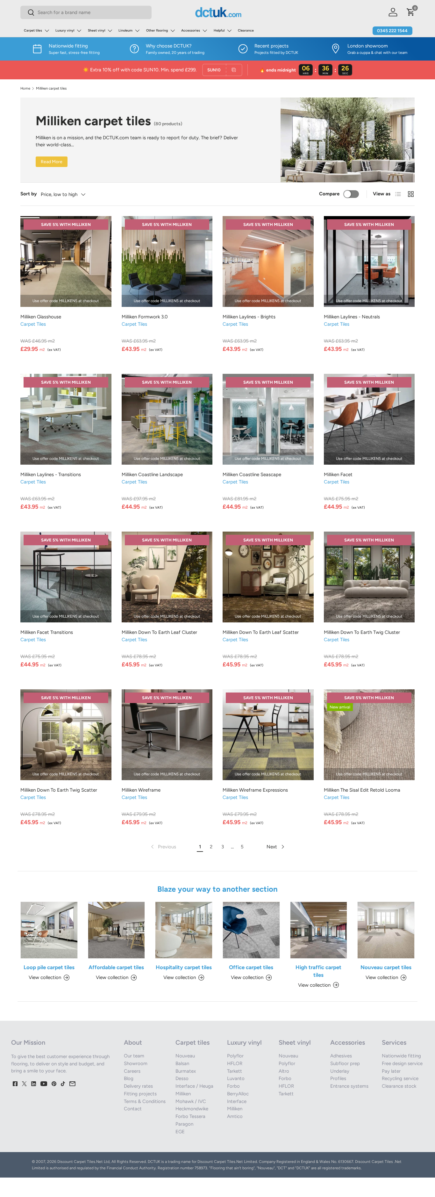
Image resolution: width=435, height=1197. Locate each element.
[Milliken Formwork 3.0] (167, 261)
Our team (134, 1056)
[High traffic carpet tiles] (318, 930)
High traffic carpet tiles (318, 971)
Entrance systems (349, 1086)
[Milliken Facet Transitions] (65, 577)
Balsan (182, 1063)
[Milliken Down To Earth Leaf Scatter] (268, 577)
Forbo (233, 1086)
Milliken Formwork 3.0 (145, 317)
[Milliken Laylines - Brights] (268, 261)
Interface (236, 1101)
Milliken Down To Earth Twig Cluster (362, 632)
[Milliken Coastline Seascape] (268, 419)
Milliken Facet (338, 474)
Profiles (338, 1078)
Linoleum (125, 30)
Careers (132, 1071)
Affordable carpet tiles (116, 967)
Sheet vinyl (96, 30)
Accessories (190, 30)
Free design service (402, 1063)
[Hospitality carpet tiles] (183, 930)
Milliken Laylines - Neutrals (352, 317)
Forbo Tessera (190, 1116)
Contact (133, 1109)
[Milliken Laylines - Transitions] (65, 419)
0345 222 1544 (392, 30)
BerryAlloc (238, 1094)
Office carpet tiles (251, 967)
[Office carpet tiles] (251, 930)
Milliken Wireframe (141, 790)
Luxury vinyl (64, 30)
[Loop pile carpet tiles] (49, 930)
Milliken (183, 1094)
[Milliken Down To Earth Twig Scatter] (65, 734)
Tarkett (234, 1071)
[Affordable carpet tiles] (116, 930)
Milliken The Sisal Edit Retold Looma (362, 790)
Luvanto (236, 1078)
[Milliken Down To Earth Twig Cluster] (369, 577)
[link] (162, 847)
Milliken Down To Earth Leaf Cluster (159, 632)
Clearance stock (399, 1086)
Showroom (135, 1063)
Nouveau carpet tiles (385, 967)
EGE (180, 1132)
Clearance (246, 30)
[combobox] (86, 12)
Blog (128, 1078)
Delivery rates (138, 1086)
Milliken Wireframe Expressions (255, 790)
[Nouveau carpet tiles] (386, 930)
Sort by (28, 194)
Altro (284, 1071)
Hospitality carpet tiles (184, 967)
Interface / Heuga (194, 1086)
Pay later (391, 1071)
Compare (329, 194)
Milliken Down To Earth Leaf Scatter (261, 632)
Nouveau (185, 1056)
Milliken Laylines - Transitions (50, 474)
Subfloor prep (345, 1063)
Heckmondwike (191, 1109)
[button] (411, 12)
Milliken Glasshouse (40, 317)
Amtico (235, 1116)
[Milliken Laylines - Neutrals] (369, 261)
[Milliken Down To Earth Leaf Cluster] (167, 577)
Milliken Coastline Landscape (152, 474)
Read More (51, 161)
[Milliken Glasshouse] (65, 261)
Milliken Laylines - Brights (249, 317)
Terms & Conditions (145, 1101)
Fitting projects (140, 1094)
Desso (182, 1078)
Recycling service (400, 1078)
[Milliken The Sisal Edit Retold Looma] (369, 734)
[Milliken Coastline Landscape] (167, 419)
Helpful (219, 30)
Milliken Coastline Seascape (252, 474)
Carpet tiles (33, 30)
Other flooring (157, 30)
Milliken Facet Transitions (46, 632)
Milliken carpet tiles (51, 88)
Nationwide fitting (401, 1056)
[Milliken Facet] (369, 419)
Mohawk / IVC (190, 1101)
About (133, 1042)
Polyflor (235, 1056)
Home (25, 88)
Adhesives (341, 1056)
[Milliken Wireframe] (167, 734)
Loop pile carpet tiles (49, 967)
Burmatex (185, 1071)
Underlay (339, 1071)
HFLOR (234, 1063)
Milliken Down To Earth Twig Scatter (58, 790)
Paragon (184, 1124)
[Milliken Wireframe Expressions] (268, 734)
